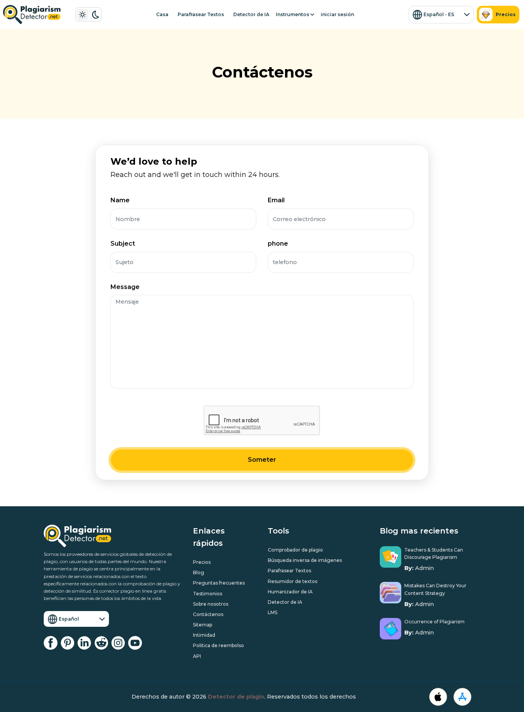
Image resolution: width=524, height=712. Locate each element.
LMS (272, 612)
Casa (162, 14)
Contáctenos (208, 614)
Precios (506, 14)
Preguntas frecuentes (219, 583)
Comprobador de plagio (295, 550)
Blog (198, 572)
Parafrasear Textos (201, 14)
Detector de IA (251, 14)
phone (278, 243)
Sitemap (202, 625)
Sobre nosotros (210, 604)
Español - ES (438, 14)
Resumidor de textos (292, 581)
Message (125, 287)
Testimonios (207, 593)
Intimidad (204, 635)
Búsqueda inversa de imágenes (305, 560)
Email (276, 200)
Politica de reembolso (218, 645)
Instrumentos (292, 14)
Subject (122, 243)
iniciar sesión (337, 14)
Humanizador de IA (290, 592)
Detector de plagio (236, 696)
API (197, 656)
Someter (262, 459)
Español (69, 619)
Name (120, 200)
